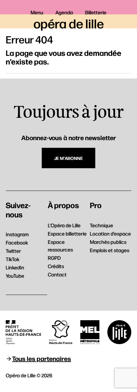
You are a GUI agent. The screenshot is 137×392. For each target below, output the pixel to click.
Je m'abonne (68, 158)
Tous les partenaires (41, 358)
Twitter (13, 250)
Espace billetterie (67, 233)
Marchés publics (108, 241)
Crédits (56, 266)
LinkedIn (15, 267)
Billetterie (95, 12)
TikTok (12, 259)
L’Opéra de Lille (64, 225)
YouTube (15, 275)
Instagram (17, 234)
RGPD (54, 257)
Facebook (17, 242)
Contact (57, 274)
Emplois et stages (109, 250)
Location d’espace (110, 233)
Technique (101, 225)
